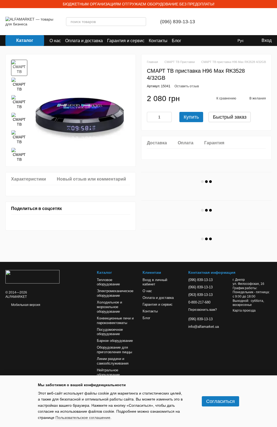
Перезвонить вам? (202, 310)
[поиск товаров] (141, 21)
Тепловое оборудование (108, 282)
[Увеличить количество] (168, 117)
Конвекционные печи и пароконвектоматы (115, 320)
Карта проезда (244, 310)
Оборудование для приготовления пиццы (114, 349)
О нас (55, 40)
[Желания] (229, 21)
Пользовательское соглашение (82, 417)
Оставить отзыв (186, 86)
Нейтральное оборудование (108, 372)
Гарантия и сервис (125, 40)
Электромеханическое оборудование (115, 293)
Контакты (158, 40)
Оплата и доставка (84, 40)
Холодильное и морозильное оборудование (109, 306)
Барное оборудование (115, 341)
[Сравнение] (215, 21)
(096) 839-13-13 (177, 21)
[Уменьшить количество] (151, 117)
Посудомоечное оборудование (110, 332)
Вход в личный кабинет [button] (155, 282)
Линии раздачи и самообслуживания (112, 361)
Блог (176, 40)
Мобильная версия (25, 305)
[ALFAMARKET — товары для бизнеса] (32, 277)
